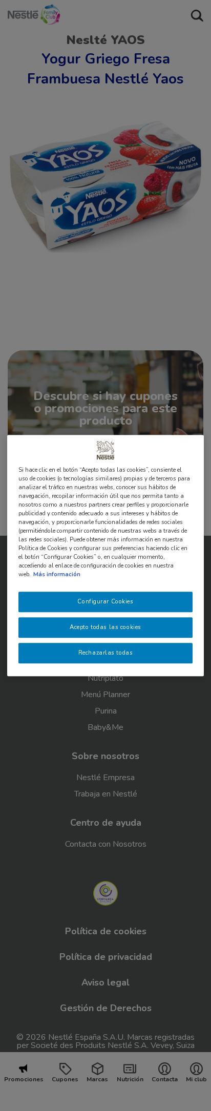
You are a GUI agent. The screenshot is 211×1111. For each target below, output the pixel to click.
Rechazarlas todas (105, 652)
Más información (56, 574)
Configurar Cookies (105, 602)
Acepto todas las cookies (105, 627)
